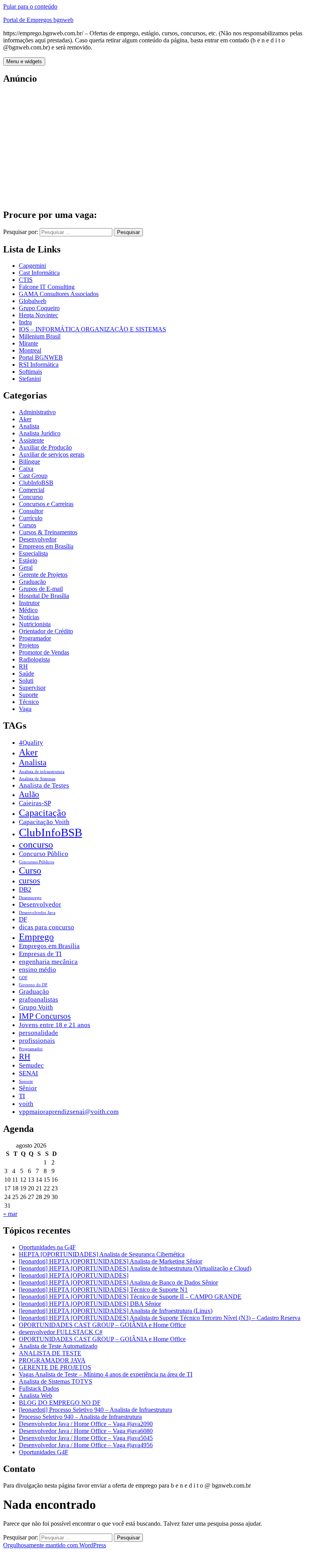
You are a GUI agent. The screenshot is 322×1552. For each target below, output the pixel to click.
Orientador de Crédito (46, 631)
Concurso (31, 497)
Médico (28, 610)
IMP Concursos (45, 1016)
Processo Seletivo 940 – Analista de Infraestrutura (80, 1416)
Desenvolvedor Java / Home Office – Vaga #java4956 (86, 1445)
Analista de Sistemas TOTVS (55, 1381)
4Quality (31, 742)
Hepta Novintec (38, 315)
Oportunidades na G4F (47, 1247)
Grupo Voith (36, 1007)
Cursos (27, 525)
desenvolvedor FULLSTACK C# (60, 1332)
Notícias (29, 617)
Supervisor (32, 687)
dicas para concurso (46, 927)
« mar (10, 1213)
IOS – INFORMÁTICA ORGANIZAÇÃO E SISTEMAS (92, 329)
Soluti (26, 680)
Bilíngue (29, 461)
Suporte (28, 694)
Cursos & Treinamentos (48, 532)
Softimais (30, 371)
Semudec (31, 1065)
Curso (30, 870)
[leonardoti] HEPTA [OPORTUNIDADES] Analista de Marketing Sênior (110, 1261)
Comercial (31, 489)
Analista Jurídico (39, 433)
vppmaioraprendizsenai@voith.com (69, 1111)
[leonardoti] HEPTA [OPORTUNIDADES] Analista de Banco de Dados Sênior (118, 1282)
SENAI (28, 1073)
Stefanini (30, 378)
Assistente (31, 440)
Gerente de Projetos (43, 574)
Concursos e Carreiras (46, 504)
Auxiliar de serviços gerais (51, 454)
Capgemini (32, 265)
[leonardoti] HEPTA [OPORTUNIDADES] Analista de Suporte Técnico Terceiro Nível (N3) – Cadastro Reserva (159, 1317)
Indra (25, 322)
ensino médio (37, 969)
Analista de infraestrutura (41, 772)
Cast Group (33, 475)
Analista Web (35, 1395)
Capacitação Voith (44, 822)
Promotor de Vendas (44, 652)
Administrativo (37, 412)
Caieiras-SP (35, 803)
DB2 (25, 889)
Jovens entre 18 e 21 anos (54, 1025)
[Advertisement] (161, 147)
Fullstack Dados (39, 1388)
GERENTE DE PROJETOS (55, 1367)
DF (23, 919)
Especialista (33, 553)
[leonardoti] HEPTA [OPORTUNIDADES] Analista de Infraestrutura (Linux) (115, 1310)
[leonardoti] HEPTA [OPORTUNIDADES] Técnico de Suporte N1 (103, 1289)
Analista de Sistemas (37, 779)
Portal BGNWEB (41, 357)
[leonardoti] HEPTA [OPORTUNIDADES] (73, 1275)
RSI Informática (39, 364)
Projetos (29, 645)
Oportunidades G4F (43, 1452)
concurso (36, 844)
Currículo (30, 518)
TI (22, 1096)
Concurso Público (43, 853)
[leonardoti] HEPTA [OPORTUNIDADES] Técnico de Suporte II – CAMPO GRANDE (130, 1296)
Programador (35, 638)
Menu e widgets (24, 61)
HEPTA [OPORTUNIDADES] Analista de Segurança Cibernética (102, 1254)
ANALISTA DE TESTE (50, 1353)
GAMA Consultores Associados (59, 294)
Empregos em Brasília (46, 546)
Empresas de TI (40, 954)
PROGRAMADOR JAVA (52, 1360)
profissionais (37, 1040)
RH (23, 666)
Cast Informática (39, 272)
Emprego (36, 936)
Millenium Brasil (39, 336)
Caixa (26, 468)
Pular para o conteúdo (30, 6)
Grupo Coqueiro (39, 308)
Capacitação (42, 812)
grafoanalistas (38, 999)
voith (26, 1104)
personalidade (38, 1032)
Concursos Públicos (36, 862)
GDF (23, 978)
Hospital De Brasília (44, 595)
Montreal (30, 350)
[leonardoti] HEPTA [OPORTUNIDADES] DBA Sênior (90, 1303)
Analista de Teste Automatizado (58, 1346)
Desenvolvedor (38, 539)
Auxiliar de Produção (45, 447)
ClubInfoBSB (36, 482)
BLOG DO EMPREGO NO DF (60, 1402)
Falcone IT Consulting (47, 286)
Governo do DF (33, 985)
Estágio (28, 560)
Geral (26, 567)
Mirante (28, 343)
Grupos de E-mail (41, 588)
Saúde (26, 673)
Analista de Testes (44, 785)
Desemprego (30, 898)
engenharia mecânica (48, 961)
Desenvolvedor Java (37, 912)
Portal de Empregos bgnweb (38, 19)
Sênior (28, 1088)
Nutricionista (35, 624)
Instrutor (29, 603)
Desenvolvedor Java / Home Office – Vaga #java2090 (86, 1423)
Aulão (29, 794)
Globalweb (32, 301)
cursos (29, 880)
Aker (25, 419)
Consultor (31, 511)
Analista (29, 426)
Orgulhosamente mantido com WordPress (54, 1545)
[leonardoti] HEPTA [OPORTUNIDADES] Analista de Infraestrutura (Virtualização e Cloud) (135, 1268)
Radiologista (34, 659)
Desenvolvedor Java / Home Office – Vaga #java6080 (86, 1431)
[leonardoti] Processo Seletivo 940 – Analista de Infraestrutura (95, 1409)
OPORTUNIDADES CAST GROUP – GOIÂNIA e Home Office (102, 1325)
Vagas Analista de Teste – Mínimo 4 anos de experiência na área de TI (105, 1374)
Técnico (29, 701)
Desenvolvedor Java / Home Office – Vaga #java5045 (86, 1438)
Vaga (25, 709)
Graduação (32, 581)
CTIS (26, 279)
